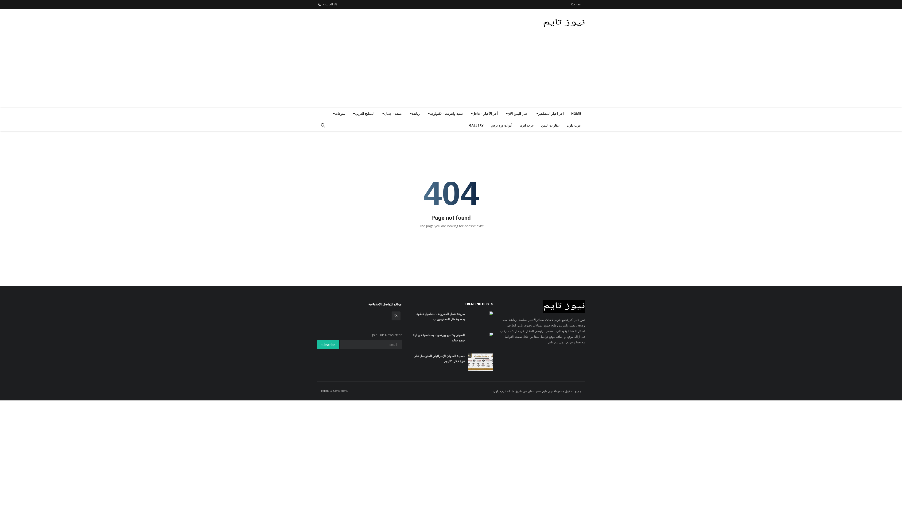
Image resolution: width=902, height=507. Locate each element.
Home (576, 113)
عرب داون (574, 125)
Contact (576, 4)
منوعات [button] (340, 113)
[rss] (396, 315)
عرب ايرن (527, 125)
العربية (329, 4)
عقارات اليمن (550, 125)
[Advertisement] (451, 72)
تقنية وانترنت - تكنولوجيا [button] (446, 113)
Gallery (476, 125)
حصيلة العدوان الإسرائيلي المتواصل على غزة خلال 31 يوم (439, 358)
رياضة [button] (416, 113)
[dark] (319, 4)
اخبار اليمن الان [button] (518, 113)
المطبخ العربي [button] (364, 113)
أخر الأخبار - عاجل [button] (485, 113)
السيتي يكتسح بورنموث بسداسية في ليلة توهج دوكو (439, 337)
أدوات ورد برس (501, 125)
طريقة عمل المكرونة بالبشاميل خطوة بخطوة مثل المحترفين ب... (440, 316)
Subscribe (328, 344)
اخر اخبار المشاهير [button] (551, 113)
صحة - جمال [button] (393, 113)
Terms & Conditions (334, 390)
